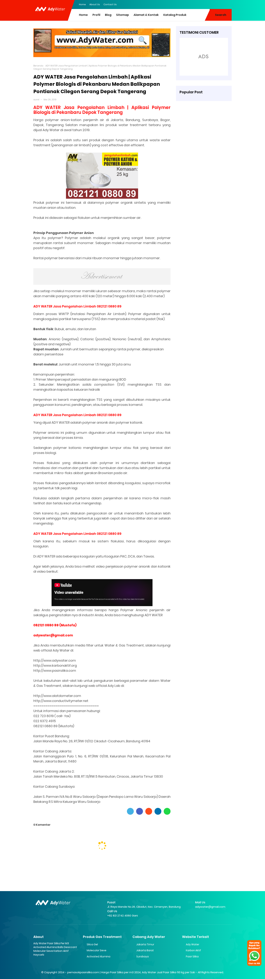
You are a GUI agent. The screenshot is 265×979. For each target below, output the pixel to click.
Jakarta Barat (145, 950)
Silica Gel (92, 944)
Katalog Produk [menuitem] (174, 15)
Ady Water (192, 944)
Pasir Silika (192, 956)
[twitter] (214, 4)
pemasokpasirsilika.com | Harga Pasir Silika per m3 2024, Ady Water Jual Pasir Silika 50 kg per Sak (131, 972)
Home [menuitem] (83, 15)
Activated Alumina (98, 956)
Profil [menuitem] (96, 15)
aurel (36, 99)
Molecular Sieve (96, 950)
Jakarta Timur (145, 944)
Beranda (38, 65)
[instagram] (221, 4)
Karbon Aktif (193, 950)
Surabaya (142, 956)
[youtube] (229, 4)
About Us (94, 4)
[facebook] (207, 4)
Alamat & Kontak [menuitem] (146, 15)
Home (82, 4)
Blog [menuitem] (108, 15)
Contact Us (110, 4)
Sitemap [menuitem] (122, 15)
